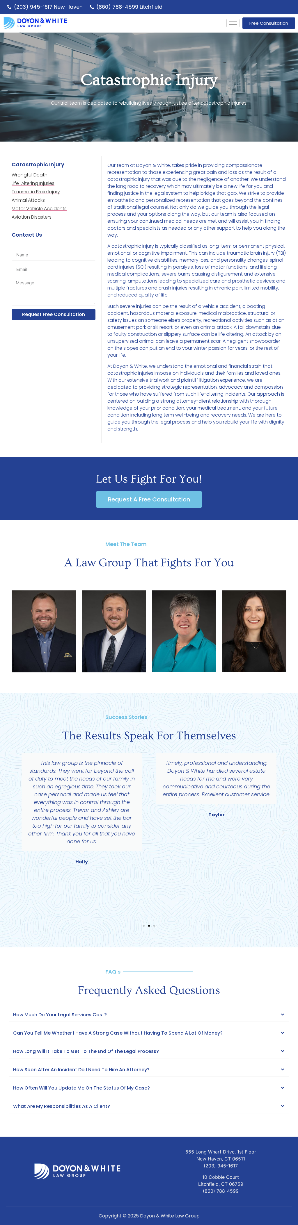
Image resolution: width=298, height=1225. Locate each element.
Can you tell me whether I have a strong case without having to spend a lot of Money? (118, 1033)
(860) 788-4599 (221, 1191)
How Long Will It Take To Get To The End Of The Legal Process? (86, 1051)
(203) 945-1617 (221, 1166)
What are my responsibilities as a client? (61, 1106)
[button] (14, 833)
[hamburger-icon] (233, 23)
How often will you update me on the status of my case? (81, 1088)
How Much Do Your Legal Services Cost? (60, 1014)
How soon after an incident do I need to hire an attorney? (81, 1069)
